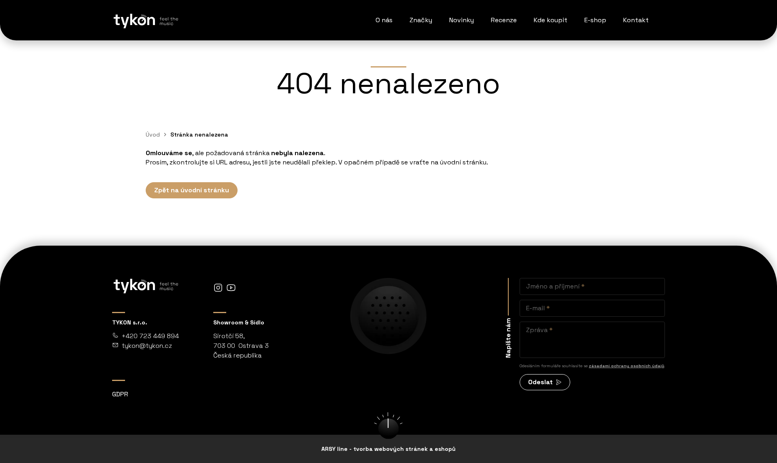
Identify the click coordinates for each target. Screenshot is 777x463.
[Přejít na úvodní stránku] (145, 20)
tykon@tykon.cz (147, 345)
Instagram (218, 288)
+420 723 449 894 (150, 336)
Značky (421, 20)
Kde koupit (550, 20)
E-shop (595, 20)
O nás (384, 20)
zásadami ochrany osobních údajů (626, 365)
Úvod (153, 134)
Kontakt (636, 20)
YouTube (231, 288)
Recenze (504, 20)
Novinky (461, 20)
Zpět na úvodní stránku (191, 190)
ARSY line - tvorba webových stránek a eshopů (388, 448)
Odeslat (540, 382)
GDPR (120, 394)
